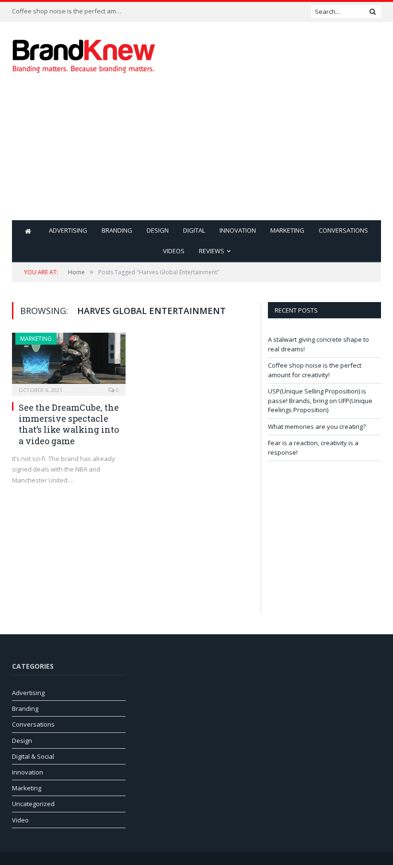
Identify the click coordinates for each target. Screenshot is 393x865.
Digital (194, 230)
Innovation (238, 230)
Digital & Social (33, 756)
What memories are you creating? (317, 426)
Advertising (68, 230)
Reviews (211, 251)
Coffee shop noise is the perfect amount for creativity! (69, 11)
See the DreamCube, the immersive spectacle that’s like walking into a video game (69, 424)
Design (158, 230)
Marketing (287, 230)
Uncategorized (33, 803)
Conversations (343, 230)
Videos (174, 251)
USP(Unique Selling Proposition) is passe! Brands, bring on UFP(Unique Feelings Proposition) (320, 400)
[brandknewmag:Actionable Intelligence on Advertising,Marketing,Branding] (84, 54)
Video (20, 820)
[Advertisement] (262, 153)
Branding (117, 230)
